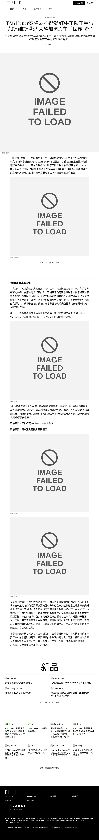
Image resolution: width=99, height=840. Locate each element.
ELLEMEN (9, 796)
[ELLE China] (16, 2)
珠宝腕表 (37, 9)
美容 (51, 9)
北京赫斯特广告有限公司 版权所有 (17, 828)
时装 (12, 9)
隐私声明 (8, 801)
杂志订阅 (79, 3)
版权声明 (30, 801)
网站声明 (75, 796)
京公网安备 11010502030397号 (64, 828)
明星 (24, 9)
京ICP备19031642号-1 (41, 828)
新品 (49, 668)
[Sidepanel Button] (8, 3)
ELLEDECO (31, 796)
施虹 (50, 45)
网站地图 (53, 796)
